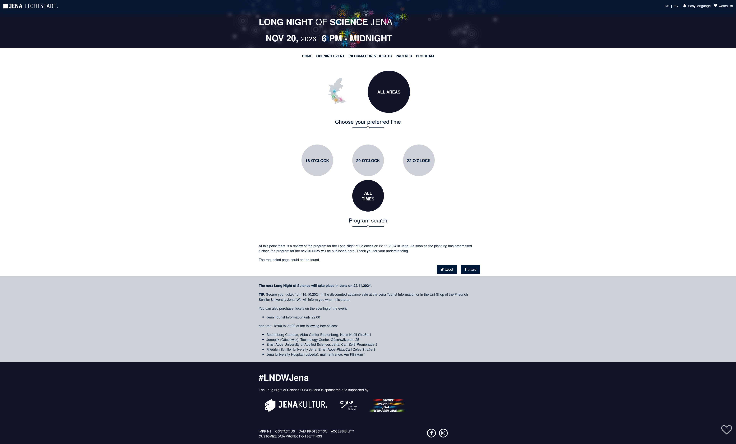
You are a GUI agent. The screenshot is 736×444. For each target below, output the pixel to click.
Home (307, 56)
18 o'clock (317, 160)
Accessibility (342, 431)
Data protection (313, 431)
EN (676, 5)
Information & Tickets (370, 56)
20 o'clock (368, 160)
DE (667, 5)
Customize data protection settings (290, 436)
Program (425, 56)
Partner (404, 56)
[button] (447, 269)
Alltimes (368, 196)
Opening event (330, 56)
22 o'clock (419, 160)
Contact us (285, 431)
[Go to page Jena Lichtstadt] (30, 5)
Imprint (265, 431)
